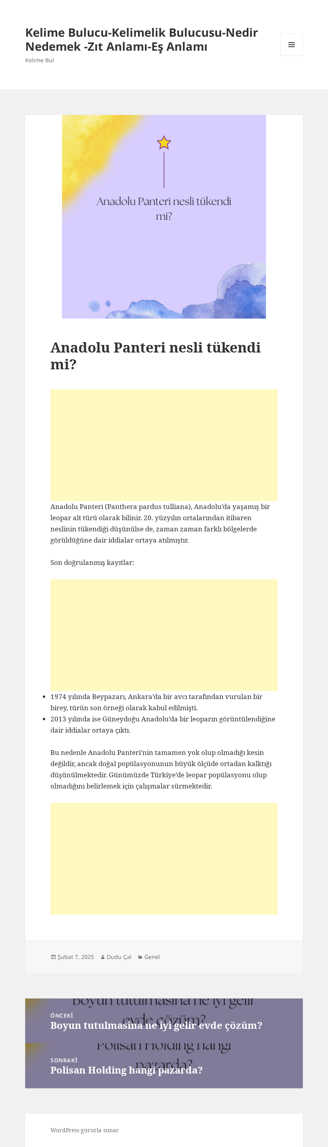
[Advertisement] (164, 445)
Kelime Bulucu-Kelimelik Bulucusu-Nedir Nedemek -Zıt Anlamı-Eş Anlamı (141, 39)
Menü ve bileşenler (292, 55)
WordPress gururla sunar (84, 1130)
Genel (152, 957)
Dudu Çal (119, 957)
